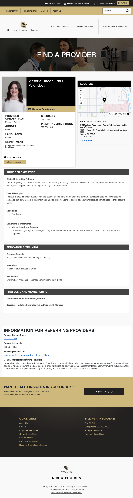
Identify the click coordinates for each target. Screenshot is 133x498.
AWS (119, 114)
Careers (44, 11)
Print (8, 157)
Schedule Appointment (43, 109)
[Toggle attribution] (128, 114)
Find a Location (60, 26)
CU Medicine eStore (28, 434)
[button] (104, 100)
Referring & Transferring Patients (33, 445)
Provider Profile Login (28, 441)
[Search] (127, 11)
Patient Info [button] (11, 11)
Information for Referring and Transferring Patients (27, 355)
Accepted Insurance (93, 430)
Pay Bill (124, 3)
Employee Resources (28, 430)
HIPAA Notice (56, 493)
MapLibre (111, 114)
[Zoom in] (81, 90)
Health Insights (30, 11)
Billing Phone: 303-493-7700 (97, 427)
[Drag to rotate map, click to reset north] (81, 98)
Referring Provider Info (15, 162)
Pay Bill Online (91, 423)
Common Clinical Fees (94, 434)
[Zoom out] (81, 94)
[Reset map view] (81, 103)
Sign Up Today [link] (102, 391)
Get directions (86, 140)
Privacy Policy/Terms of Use (71, 493)
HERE (124, 114)
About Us (57, 11)
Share (18, 157)
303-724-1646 (10, 338)
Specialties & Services (115, 26)
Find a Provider (85, 26)
